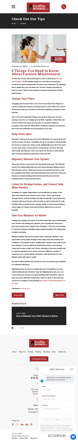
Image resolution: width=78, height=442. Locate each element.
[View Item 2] (15, 328)
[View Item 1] (12, 328)
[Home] (38, 6)
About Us (22, 352)
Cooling (30, 352)
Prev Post (18, 295)
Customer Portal (39, 359)
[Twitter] (17, 424)
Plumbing (46, 352)
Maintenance (25, 288)
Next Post (60, 295)
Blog (53, 352)
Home (14, 352)
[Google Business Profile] (27, 424)
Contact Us (62, 352)
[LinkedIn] (22, 424)
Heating (38, 352)
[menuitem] (14, 438)
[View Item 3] (17, 328)
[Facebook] (13, 424)
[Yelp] (31, 424)
